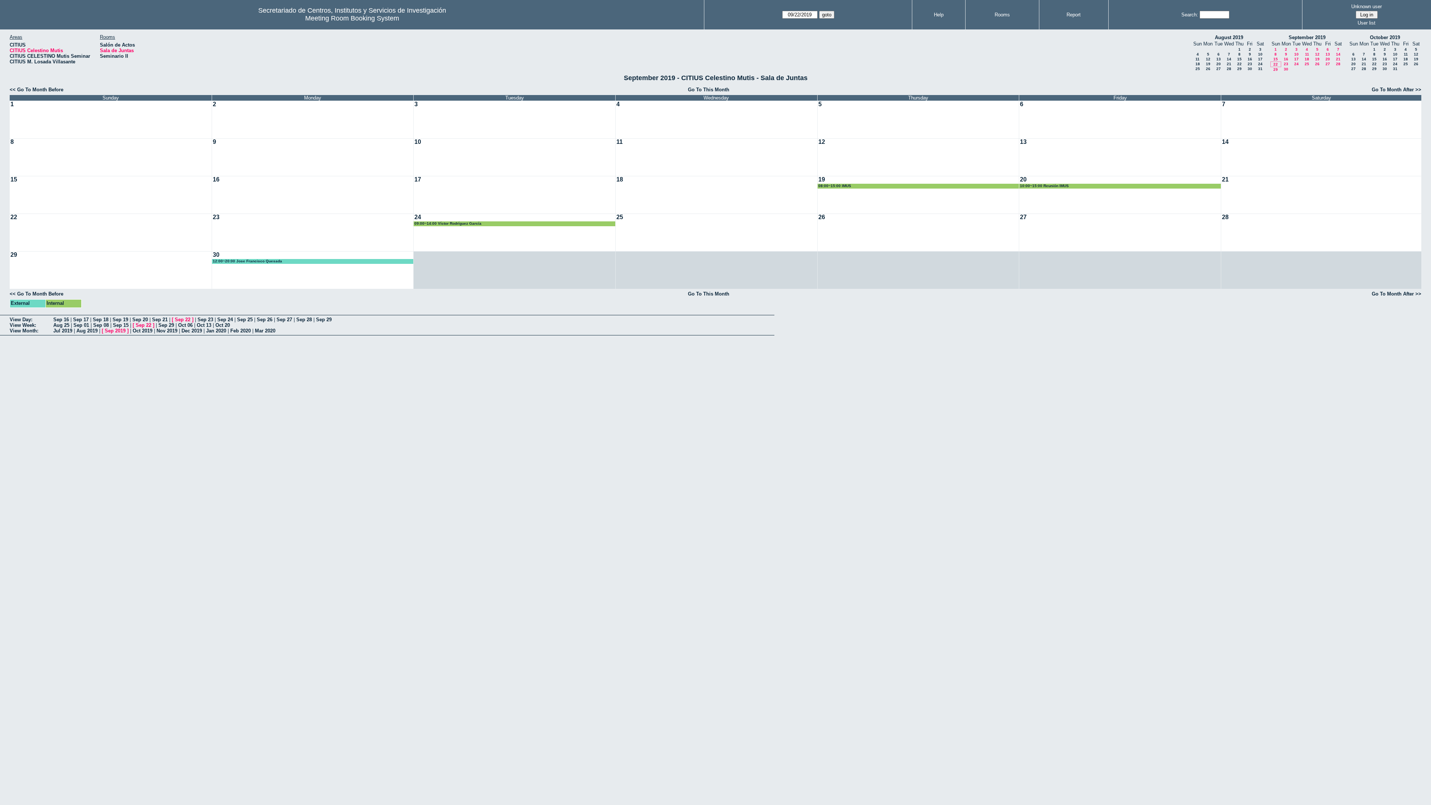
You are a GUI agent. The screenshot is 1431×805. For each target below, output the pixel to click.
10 (1260, 54)
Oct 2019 (142, 331)
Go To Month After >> (1396, 89)
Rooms (1002, 15)
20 (1218, 64)
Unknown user (1366, 6)
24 (1260, 64)
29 (1239, 69)
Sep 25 (245, 319)
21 (1229, 64)
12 (1208, 59)
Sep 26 (264, 319)
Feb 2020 (240, 331)
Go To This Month (708, 89)
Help (939, 15)
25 (1197, 69)
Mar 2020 (265, 331)
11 (1197, 59)
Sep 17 (81, 319)
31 (1260, 69)
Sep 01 (81, 325)
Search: (1189, 15)
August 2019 (1229, 37)
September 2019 (1307, 37)
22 (1239, 64)
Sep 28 (304, 319)
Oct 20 (222, 325)
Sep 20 (140, 319)
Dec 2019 (191, 331)
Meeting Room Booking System (352, 18)
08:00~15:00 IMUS (834, 186)
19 (1208, 64)
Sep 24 (225, 319)
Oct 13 (204, 325)
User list (1366, 23)
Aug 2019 (87, 331)
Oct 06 (185, 325)
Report (1074, 15)
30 (1250, 69)
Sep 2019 (115, 331)
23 (1250, 64)
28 (1229, 69)
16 (1250, 59)
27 (1218, 69)
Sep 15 (121, 325)
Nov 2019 (167, 331)
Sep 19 (120, 319)
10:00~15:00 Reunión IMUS (1044, 186)
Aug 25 (61, 325)
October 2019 (1385, 37)
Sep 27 (284, 319)
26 (1208, 69)
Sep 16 (61, 319)
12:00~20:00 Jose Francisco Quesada (247, 261)
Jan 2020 (216, 331)
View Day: (21, 319)
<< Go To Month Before (36, 89)
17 (1260, 59)
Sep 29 (324, 319)
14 (1229, 59)
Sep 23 (205, 319)
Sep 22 (182, 319)
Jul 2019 (62, 331)
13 (1218, 59)
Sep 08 (101, 325)
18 (1197, 64)
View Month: (24, 331)
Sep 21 (160, 319)
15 (1239, 59)
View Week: (23, 325)
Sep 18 (100, 319)
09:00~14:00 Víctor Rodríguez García (447, 223)
